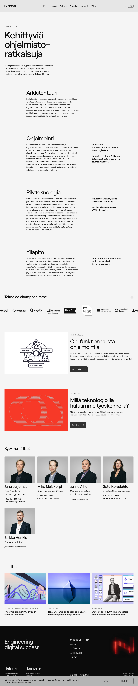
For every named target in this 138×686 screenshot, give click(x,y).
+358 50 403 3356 (111, 495)
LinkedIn (74, 675)
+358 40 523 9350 (13, 499)
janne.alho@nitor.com (79, 499)
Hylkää (124, 681)
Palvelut (75, 644)
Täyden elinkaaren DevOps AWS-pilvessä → (106, 208)
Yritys (73, 657)
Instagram (85, 675)
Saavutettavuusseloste (126, 675)
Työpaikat (76, 648)
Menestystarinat (80, 640)
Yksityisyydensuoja (127, 673)
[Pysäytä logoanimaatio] (131, 297)
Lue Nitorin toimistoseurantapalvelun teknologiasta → (105, 147)
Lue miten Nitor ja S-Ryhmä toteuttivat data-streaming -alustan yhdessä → (106, 159)
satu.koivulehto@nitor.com (114, 498)
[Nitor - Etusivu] (11, 6)
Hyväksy (105, 681)
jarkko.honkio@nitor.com (15, 546)
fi (131, 6)
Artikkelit (76, 652)
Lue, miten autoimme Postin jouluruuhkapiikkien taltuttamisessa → (106, 261)
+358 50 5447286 (45, 495)
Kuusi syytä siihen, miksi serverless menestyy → (104, 200)
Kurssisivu (77, 369)
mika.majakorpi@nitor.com (48, 498)
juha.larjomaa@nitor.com (15, 502)
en (125, 6)
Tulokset (76, 425)
